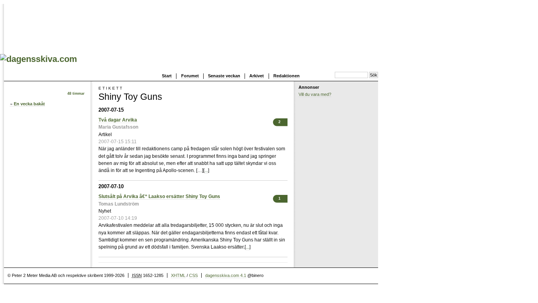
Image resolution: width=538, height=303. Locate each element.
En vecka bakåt (29, 103)
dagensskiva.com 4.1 (225, 275)
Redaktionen (286, 75)
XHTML (178, 275)
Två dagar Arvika (117, 120)
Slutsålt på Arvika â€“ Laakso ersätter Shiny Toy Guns (159, 196)
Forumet (190, 75)
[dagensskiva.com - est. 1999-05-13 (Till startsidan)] (38, 59)
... (206, 170)
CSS (193, 275)
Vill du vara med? (315, 94)
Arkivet (256, 75)
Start (167, 75)
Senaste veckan (224, 75)
